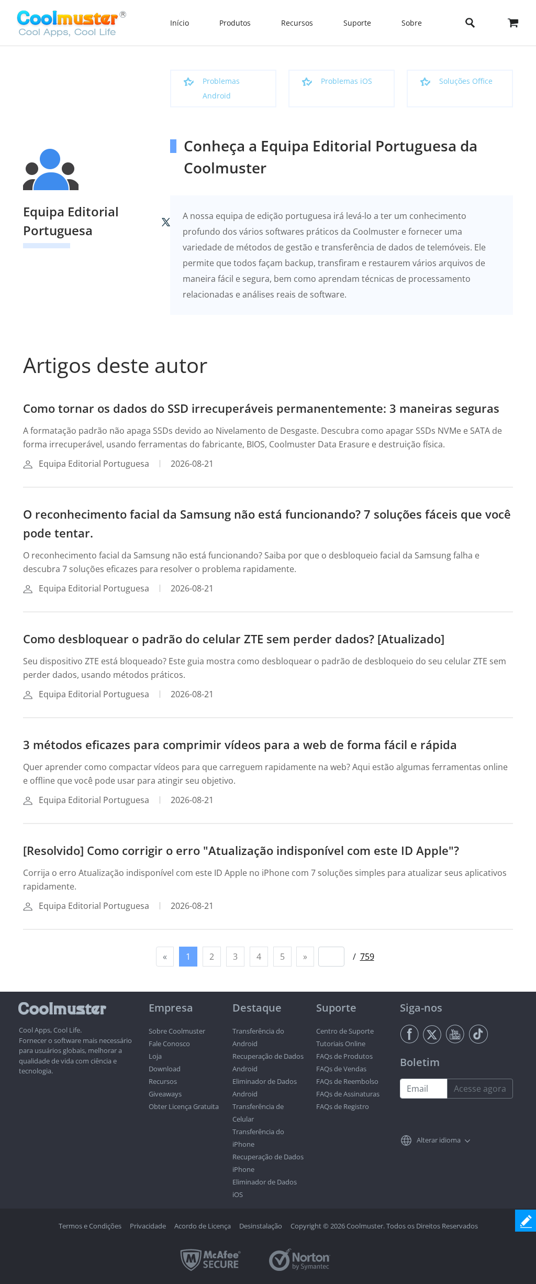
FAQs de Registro (342, 1106)
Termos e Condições (90, 1226)
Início (179, 23)
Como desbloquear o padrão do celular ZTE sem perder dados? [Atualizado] (233, 638)
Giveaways (165, 1094)
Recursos (163, 1081)
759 (367, 956)
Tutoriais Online (340, 1043)
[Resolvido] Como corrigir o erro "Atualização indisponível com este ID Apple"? (241, 850)
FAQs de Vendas (341, 1068)
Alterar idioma (439, 1140)
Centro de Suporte (345, 1031)
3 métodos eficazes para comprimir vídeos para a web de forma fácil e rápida (240, 744)
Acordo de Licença (202, 1226)
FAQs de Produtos (344, 1056)
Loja (155, 1056)
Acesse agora (480, 1088)
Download (165, 1068)
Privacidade (148, 1226)
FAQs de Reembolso (347, 1081)
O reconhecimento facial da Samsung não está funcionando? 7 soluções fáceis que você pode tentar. (267, 523)
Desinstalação (260, 1226)
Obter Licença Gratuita (184, 1106)
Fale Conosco (169, 1043)
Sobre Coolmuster (177, 1031)
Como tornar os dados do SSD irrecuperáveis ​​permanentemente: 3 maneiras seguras (261, 408)
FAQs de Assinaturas (347, 1094)
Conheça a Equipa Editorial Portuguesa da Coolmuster (330, 157)
